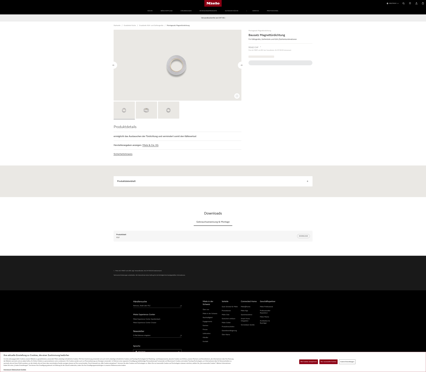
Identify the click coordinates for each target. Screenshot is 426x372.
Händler (205, 337)
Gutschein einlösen (228, 318)
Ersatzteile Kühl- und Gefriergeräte (151, 25)
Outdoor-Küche (231, 11)
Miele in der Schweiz (210, 313)
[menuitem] (151, 10)
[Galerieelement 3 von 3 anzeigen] (168, 110)
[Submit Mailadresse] (181, 336)
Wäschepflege (167, 11)
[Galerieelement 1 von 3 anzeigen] (124, 110)
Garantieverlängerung (229, 330)
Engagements (207, 321)
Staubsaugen (186, 11)
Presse (205, 329)
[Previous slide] (113, 65)
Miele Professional (266, 306)
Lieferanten (207, 333)
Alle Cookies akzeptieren (308, 361)
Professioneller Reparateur (265, 312)
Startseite (117, 25)
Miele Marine (264, 317)
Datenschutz (16, 369)
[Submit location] (181, 306)
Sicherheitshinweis (123, 154)
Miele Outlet (226, 322)
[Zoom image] (237, 96)
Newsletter (138, 331)
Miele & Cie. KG (150, 145)
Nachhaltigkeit (208, 317)
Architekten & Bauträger (265, 322)
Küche (150, 11)
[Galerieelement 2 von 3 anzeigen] (146, 110)
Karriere (205, 325)
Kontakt (205, 341)
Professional (272, 11)
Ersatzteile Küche (130, 25)
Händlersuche (140, 302)
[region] (178, 65)
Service (255, 11)
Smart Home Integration (245, 320)
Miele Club (225, 314)
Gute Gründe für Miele (230, 306)
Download (303, 236)
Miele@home (245, 306)
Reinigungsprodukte (208, 11)
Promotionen (226, 310)
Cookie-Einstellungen (347, 361)
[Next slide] (241, 65)
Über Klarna (226, 334)
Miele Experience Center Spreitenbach (146, 319)
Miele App (244, 310)
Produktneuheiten (228, 326)
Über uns (206, 309)
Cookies (23, 369)
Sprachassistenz (246, 314)
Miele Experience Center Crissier (144, 322)
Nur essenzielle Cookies (328, 361)
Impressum (7, 369)
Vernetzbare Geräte (248, 325)
